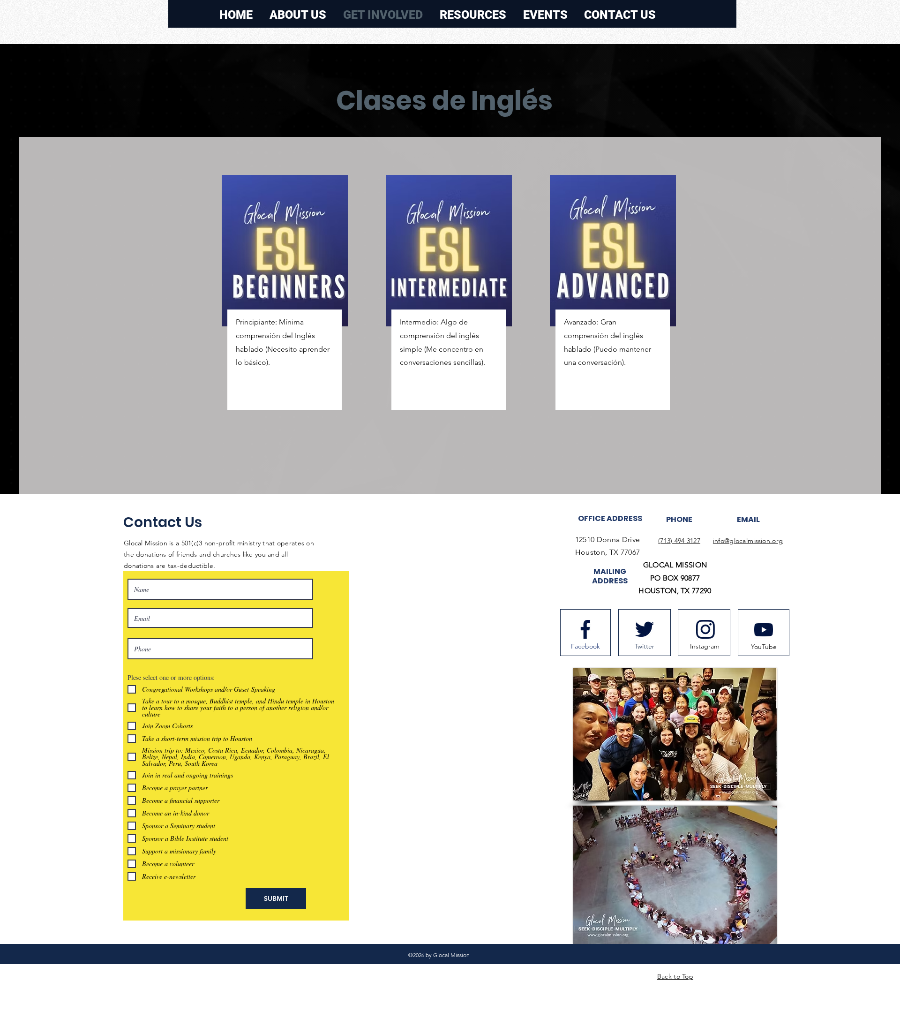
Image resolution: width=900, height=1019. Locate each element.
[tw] (644, 629)
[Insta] (705, 629)
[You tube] (763, 629)
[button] (545, 15)
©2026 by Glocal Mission (439, 955)
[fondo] (585, 629)
